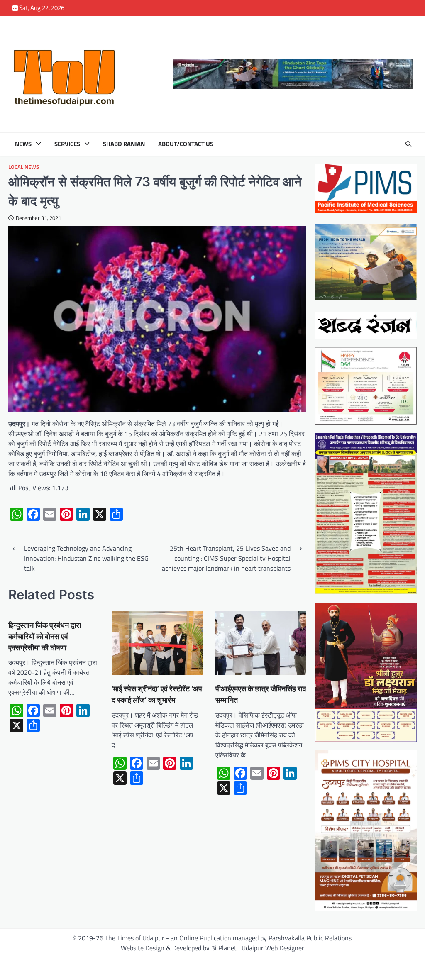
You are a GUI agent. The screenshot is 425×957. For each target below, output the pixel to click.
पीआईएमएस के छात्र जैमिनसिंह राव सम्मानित (260, 694)
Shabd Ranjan (124, 144)
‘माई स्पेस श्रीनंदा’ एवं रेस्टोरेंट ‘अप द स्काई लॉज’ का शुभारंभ (157, 694)
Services (67, 144)
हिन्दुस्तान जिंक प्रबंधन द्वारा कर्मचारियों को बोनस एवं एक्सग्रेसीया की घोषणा (44, 636)
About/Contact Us (185, 144)
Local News (23, 167)
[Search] (408, 144)
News (23, 144)
